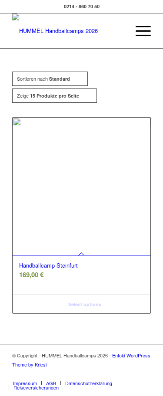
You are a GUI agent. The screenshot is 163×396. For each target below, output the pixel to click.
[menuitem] (118, 30)
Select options (84, 304)
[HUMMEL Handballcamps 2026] (67, 30)
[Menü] (139, 30)
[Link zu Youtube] (144, 373)
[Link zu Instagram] (131, 373)
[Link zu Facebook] (118, 373)
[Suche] (118, 30)
